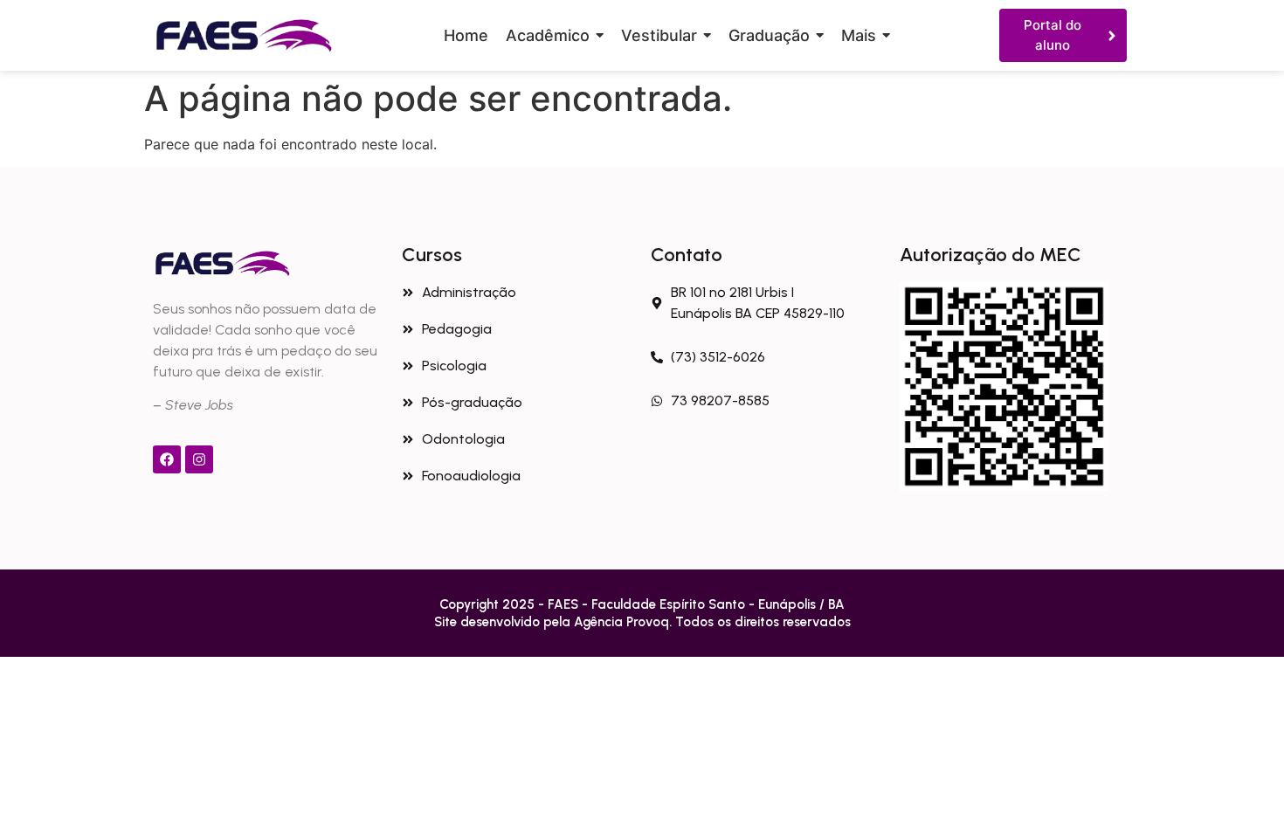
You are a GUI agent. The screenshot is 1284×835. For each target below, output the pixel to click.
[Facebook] (167, 459)
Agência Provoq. (624, 622)
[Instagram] (199, 459)
